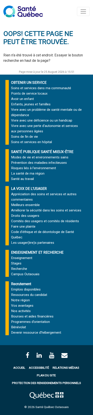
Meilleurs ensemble (25, 205)
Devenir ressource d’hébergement (36, 333)
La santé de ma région (27, 173)
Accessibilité (39, 367)
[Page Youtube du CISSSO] (51, 355)
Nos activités (21, 311)
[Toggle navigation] (83, 11)
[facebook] (27, 355)
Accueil (19, 367)
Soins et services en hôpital (31, 142)
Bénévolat (18, 327)
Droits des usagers (25, 216)
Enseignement (21, 258)
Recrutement (21, 284)
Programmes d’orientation (30, 322)
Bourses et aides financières (32, 316)
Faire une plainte (23, 226)
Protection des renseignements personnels (46, 383)
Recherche (19, 269)
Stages (16, 263)
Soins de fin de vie (24, 137)
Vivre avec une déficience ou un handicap (41, 120)
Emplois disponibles (26, 289)
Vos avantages (22, 306)
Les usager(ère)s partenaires (32, 243)
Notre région (20, 300)
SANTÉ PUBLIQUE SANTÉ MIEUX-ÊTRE (42, 152)
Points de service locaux (29, 93)
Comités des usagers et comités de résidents (45, 221)
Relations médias (66, 367)
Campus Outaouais (25, 274)
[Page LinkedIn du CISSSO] (39, 355)
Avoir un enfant (22, 99)
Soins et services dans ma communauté (41, 88)
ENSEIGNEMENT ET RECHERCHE (37, 252)
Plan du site (46, 375)
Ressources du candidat (29, 295)
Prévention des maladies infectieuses (39, 163)
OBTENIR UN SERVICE (28, 82)
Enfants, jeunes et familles (31, 104)
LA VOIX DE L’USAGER (29, 188)
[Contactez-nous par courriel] (64, 355)
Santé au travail (22, 179)
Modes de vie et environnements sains (39, 157)
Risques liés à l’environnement (33, 168)
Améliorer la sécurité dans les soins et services (46, 210)
